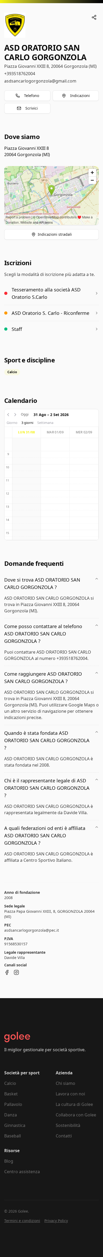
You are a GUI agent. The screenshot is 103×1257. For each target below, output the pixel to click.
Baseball (12, 1136)
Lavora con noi (70, 1094)
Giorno (12, 422)
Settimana (45, 422)
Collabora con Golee (76, 1115)
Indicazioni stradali (55, 234)
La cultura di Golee (74, 1104)
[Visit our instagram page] (16, 972)
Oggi (25, 414)
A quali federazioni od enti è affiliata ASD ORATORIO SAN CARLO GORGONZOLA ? (44, 835)
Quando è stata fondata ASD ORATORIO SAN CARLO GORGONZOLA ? (47, 740)
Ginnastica (14, 1125)
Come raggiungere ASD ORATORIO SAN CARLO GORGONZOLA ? (43, 677)
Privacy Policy (56, 1220)
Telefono (31, 95)
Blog (8, 1161)
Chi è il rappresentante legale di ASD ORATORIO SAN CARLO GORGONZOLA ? (47, 787)
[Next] (15, 414)
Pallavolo (13, 1104)
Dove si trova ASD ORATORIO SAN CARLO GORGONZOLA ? (42, 583)
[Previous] (8, 414)
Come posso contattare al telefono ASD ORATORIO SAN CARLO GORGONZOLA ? (43, 633)
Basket (11, 1094)
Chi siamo (65, 1083)
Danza (10, 1115)
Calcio (10, 1083)
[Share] (94, 17)
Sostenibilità (68, 1125)
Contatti (64, 1136)
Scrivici (31, 108)
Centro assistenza (22, 1171)
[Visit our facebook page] (7, 972)
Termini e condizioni (22, 1220)
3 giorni (27, 422)
